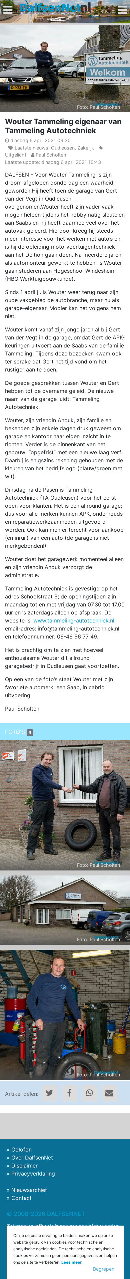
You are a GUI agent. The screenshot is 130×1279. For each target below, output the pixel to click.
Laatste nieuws (31, 148)
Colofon (21, 1149)
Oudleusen (63, 148)
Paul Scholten (51, 155)
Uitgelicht (15, 155)
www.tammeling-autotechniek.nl (73, 620)
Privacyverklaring (33, 1173)
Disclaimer (24, 1165)
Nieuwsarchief (29, 1190)
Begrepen (103, 1269)
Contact (21, 1198)
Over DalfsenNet (32, 1157)
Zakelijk (85, 148)
